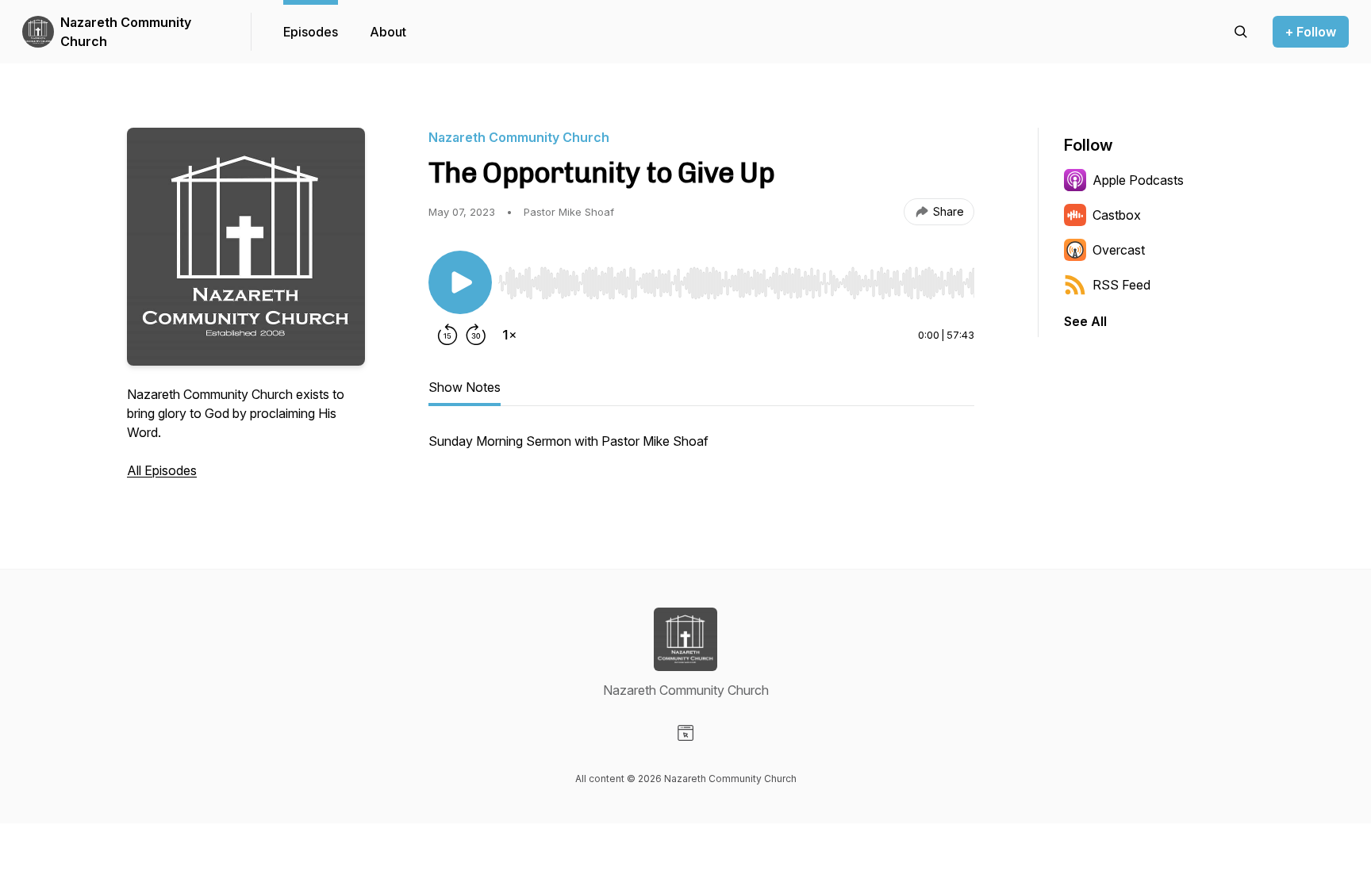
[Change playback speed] (509, 335)
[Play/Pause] (460, 282)
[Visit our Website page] (685, 733)
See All (1085, 321)
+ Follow (1310, 32)
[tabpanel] (701, 448)
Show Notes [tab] (464, 387)
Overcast (1119, 250)
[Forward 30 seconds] (476, 335)
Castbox (1117, 215)
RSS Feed (1121, 285)
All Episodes (162, 470)
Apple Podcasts (1138, 180)
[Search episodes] (1241, 31)
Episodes (310, 32)
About (388, 32)
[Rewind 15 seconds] (447, 335)
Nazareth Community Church (125, 31)
